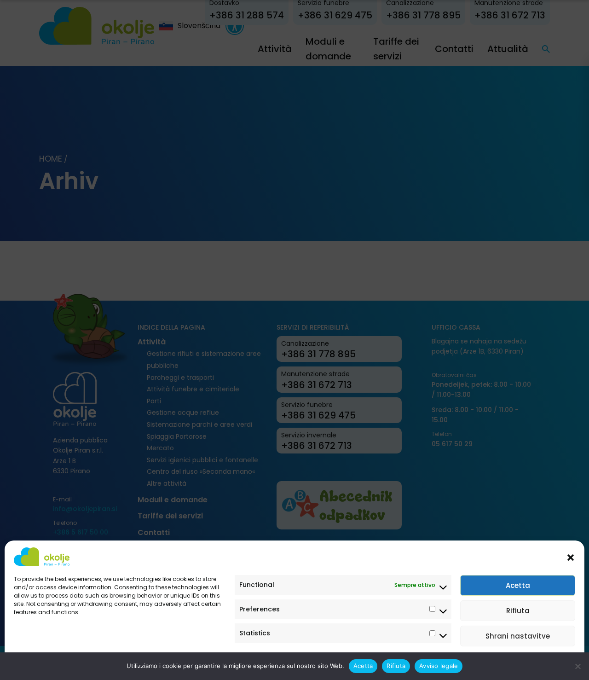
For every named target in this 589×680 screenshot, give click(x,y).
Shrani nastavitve (517, 636)
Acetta (518, 585)
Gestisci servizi (545, 663)
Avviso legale (32, 663)
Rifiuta (518, 611)
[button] (570, 556)
